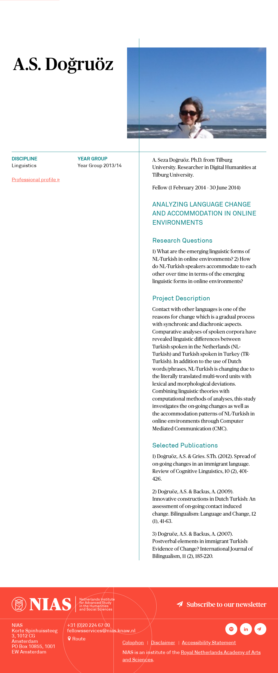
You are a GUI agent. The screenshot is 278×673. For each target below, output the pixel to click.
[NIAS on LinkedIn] (246, 629)
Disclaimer (163, 643)
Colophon (133, 643)
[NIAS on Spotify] (231, 629)
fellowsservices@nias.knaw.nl (101, 631)
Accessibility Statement (209, 643)
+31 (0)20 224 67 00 (88, 625)
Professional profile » (36, 180)
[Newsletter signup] (260, 629)
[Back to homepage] (63, 605)
